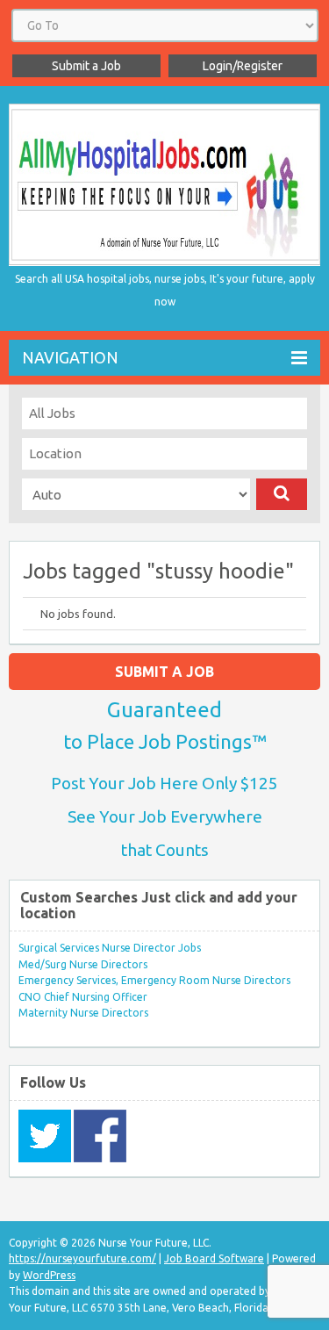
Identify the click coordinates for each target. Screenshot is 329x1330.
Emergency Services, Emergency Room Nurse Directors (154, 980)
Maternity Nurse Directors (83, 1012)
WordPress (49, 1275)
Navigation (70, 357)
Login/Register (243, 66)
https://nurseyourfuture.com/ (82, 1258)
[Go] (282, 494)
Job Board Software (214, 1258)
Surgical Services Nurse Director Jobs (109, 947)
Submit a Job (86, 66)
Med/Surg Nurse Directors (82, 964)
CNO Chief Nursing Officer (82, 997)
